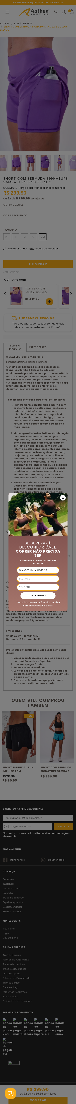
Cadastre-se (38, 595)
